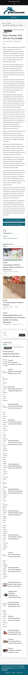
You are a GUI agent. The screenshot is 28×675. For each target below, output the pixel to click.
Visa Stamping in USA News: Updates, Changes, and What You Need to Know (13, 267)
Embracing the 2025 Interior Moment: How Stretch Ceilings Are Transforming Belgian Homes (14, 605)
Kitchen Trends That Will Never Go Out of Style (15, 585)
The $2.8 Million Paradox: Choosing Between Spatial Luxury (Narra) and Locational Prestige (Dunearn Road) (15, 538)
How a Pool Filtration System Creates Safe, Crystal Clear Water (14, 556)
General (11, 360)
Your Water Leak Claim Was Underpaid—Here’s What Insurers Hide (14, 633)
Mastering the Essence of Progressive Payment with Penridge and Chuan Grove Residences (15, 390)
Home (13, 672)
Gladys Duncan (17, 41)
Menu (13, 17)
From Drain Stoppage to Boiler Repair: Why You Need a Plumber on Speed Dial (15, 570)
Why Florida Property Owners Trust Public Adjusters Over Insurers (14, 619)
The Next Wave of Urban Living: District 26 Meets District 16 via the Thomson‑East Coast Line (15, 423)
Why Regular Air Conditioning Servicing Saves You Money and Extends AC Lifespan (14, 596)
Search (4, 332)
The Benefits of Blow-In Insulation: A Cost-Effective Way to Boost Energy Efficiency (14, 651)
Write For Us (20, 672)
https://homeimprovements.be (10, 238)
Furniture (11, 639)
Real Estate (12, 387)
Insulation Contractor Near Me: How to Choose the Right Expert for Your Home (15, 407)
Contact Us (8, 672)
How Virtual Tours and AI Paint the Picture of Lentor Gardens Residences (15, 444)
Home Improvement (8, 351)
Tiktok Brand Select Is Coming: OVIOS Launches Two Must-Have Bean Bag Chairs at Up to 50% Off (15, 642)
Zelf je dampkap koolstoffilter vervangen (15, 363)
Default (5, 32)
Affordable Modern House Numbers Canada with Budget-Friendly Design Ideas (15, 514)
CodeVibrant (4, 670)
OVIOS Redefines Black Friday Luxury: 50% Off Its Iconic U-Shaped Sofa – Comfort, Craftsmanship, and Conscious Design (15, 467)
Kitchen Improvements (14, 582)
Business (11, 616)
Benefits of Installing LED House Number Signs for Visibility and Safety (15, 492)
